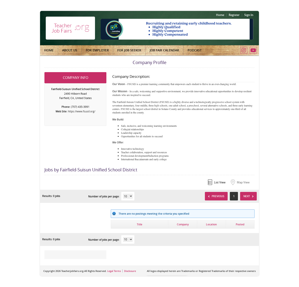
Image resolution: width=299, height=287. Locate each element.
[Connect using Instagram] (243, 50)
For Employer (97, 50)
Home (220, 15)
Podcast (195, 50)
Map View (243, 182)
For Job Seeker (129, 50)
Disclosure (130, 271)
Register (234, 15)
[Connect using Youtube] (253, 50)
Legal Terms (114, 271)
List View (219, 182)
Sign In (248, 15)
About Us (69, 50)
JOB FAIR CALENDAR (164, 50)
